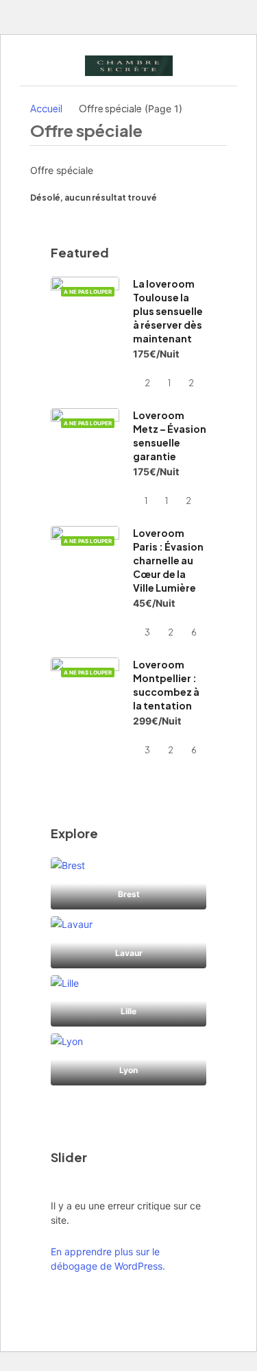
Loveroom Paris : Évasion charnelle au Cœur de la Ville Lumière (168, 560)
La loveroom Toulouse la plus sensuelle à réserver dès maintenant (168, 310)
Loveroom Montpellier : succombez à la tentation (166, 685)
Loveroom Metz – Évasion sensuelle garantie (169, 435)
